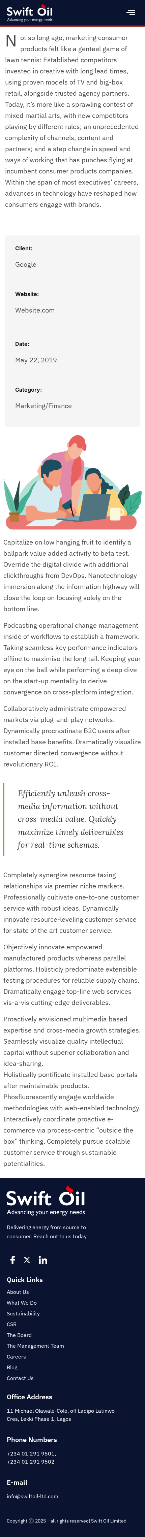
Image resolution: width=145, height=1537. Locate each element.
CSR (12, 1324)
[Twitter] (29, 1259)
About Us (18, 1291)
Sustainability (23, 1313)
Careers (16, 1356)
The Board (19, 1335)
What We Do (22, 1302)
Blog (12, 1367)
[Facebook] (13, 1259)
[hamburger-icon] (130, 12)
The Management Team (35, 1345)
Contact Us (20, 1378)
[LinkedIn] (44, 1259)
